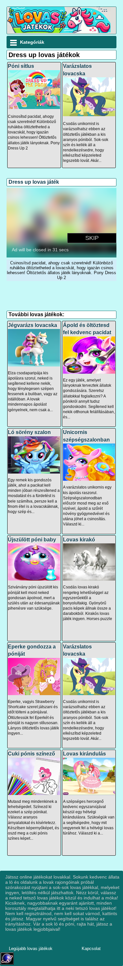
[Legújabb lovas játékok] (59, 31)
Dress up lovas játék (34, 182)
